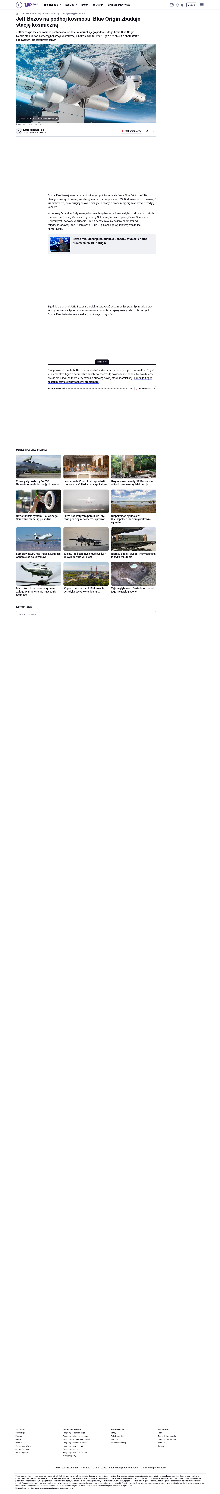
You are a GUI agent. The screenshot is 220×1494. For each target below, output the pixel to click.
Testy (160, 1433)
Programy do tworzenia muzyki (75, 1436)
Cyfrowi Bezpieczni (23, 1449)
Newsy (113, 1433)
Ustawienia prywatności (153, 1467)
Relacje (161, 1446)
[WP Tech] (34, 5)
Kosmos (69, 5)
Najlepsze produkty (118, 1443)
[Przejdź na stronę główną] (19, 7)
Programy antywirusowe (73, 1446)
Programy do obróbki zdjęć (74, 1433)
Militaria (98, 5)
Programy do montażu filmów (75, 1443)
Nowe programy (69, 1456)
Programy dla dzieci (71, 1449)
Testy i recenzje (117, 1436)
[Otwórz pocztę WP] (171, 5)
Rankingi (114, 1439)
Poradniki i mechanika (167, 1436)
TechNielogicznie (22, 1453)
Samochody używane (167, 1439)
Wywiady (162, 1443)
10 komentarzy (133, 131)
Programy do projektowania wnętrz (77, 1439)
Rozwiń (100, 362)
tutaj (71, 1488)
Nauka (84, 5)
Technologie (51, 5)
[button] (180, 5)
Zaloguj (191, 5)
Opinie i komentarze (119, 5)
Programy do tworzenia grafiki (75, 1453)
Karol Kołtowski (31, 129)
